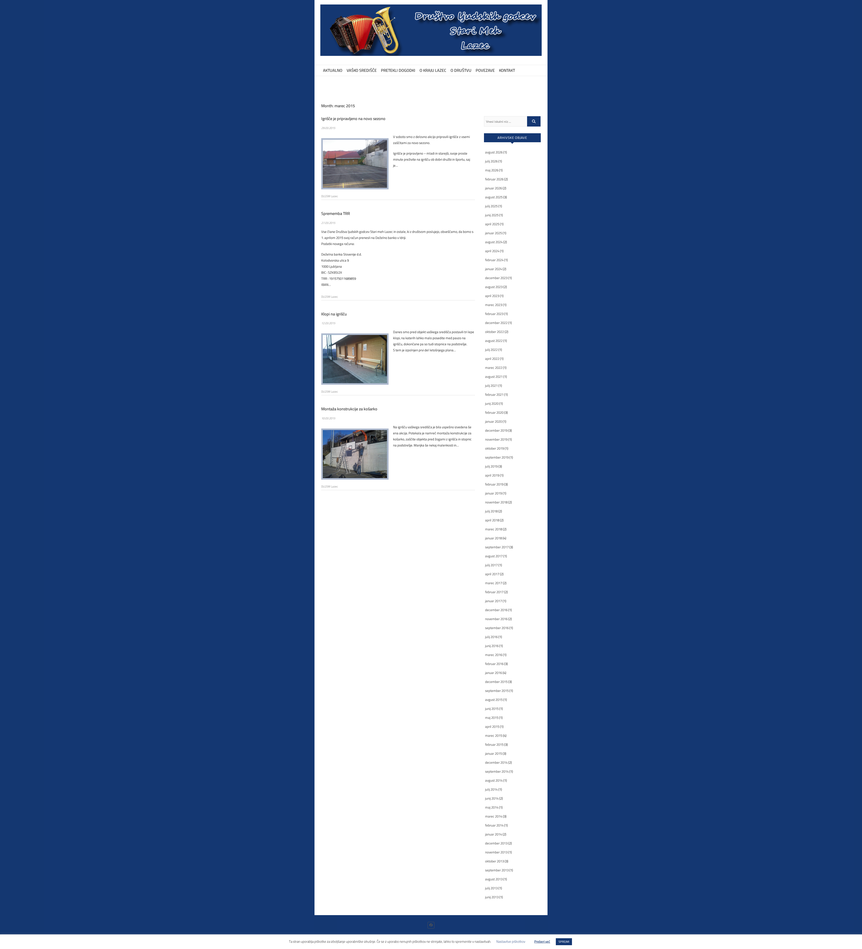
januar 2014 (493, 834)
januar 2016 (493, 672)
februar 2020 (494, 412)
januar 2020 (493, 421)
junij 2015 (492, 708)
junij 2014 (492, 798)
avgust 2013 (494, 879)
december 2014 (496, 762)
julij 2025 (491, 206)
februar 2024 (494, 260)
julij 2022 (491, 349)
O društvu (461, 70)
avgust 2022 (494, 340)
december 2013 (496, 843)
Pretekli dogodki (398, 70)
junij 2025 (492, 215)
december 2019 (496, 430)
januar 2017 (493, 601)
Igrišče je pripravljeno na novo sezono (353, 118)
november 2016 (496, 619)
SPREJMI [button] (564, 941)
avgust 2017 (494, 556)
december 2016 (496, 610)
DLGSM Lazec (329, 196)
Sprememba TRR (335, 213)
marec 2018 (493, 529)
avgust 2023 (494, 287)
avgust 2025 (494, 197)
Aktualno (332, 70)
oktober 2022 (494, 331)
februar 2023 (494, 314)
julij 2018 (491, 511)
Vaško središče (362, 70)
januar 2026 (493, 188)
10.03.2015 (328, 418)
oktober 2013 (494, 861)
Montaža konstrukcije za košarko (349, 409)
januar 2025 (493, 233)
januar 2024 (493, 269)
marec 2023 (493, 305)
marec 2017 (493, 583)
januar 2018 (493, 538)
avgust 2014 (494, 780)
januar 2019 (493, 493)
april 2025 (492, 224)
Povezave (485, 70)
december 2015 (496, 681)
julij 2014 (491, 789)
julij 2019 (491, 466)
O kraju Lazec (433, 70)
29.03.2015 (328, 128)
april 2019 (492, 475)
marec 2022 (493, 367)
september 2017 (497, 547)
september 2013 (497, 870)
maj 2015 (491, 717)
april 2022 (492, 358)
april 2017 (492, 574)
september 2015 (497, 690)
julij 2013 (491, 888)
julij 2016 (491, 637)
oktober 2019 (494, 448)
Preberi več (542, 941)
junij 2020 (492, 403)
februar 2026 (494, 179)
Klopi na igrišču (334, 314)
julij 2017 (491, 565)
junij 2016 (492, 646)
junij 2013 (492, 897)
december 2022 (496, 322)
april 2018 (492, 520)
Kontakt (507, 70)
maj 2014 (491, 807)
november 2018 (496, 502)
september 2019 (497, 457)
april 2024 (492, 251)
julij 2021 (491, 385)
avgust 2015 (494, 699)
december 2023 (496, 278)
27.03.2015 (328, 222)
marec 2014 (493, 816)
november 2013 (496, 852)
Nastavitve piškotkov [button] (510, 941)
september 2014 (497, 771)
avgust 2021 (494, 376)
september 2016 (497, 628)
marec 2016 (493, 655)
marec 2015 (493, 735)
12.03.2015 (328, 323)
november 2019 (496, 439)
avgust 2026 (494, 152)
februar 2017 (494, 592)
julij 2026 (491, 161)
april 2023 (492, 296)
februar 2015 (494, 744)
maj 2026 (491, 170)
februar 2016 (494, 663)
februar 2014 (494, 825)
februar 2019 (494, 484)
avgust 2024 (494, 242)
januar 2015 (493, 753)
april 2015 (492, 726)
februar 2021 (494, 394)
